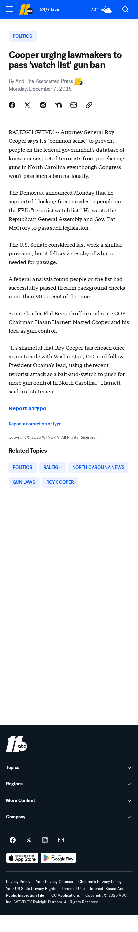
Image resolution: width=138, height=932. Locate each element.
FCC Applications (64, 895)
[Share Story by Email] (73, 105)
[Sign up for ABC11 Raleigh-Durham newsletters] (61, 840)
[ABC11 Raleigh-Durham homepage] (26, 9)
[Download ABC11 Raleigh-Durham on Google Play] (58, 858)
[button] (9, 9)
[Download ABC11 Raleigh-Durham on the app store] (22, 858)
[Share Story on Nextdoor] (58, 105)
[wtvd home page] (16, 744)
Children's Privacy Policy (100, 882)
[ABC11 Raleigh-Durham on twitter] (29, 840)
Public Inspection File (25, 895)
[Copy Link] (89, 105)
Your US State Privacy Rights (31, 889)
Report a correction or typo (35, 424)
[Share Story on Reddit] (43, 105)
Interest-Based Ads (107, 889)
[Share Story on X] (27, 105)
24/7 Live (49, 9)
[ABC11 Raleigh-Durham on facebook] (12, 840)
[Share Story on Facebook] (12, 105)
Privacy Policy (18, 882)
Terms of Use (73, 889)
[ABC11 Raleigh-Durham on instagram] (45, 840)
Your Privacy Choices (54, 882)
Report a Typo (27, 408)
